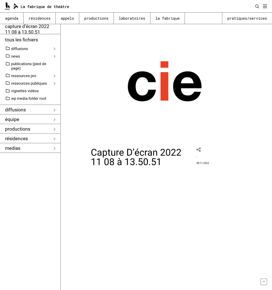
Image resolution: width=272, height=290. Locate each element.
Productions (96, 18)
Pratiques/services (247, 18)
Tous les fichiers (21, 39)
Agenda (11, 18)
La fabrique (167, 18)
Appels (67, 18)
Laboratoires (132, 18)
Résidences (39, 18)
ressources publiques (29, 83)
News (15, 56)
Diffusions (19, 48)
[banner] (40, 6)
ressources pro (23, 75)
